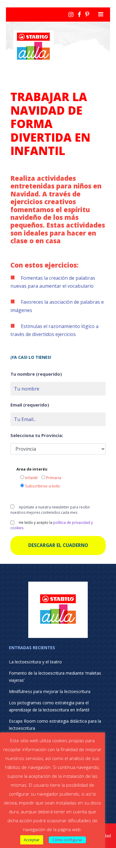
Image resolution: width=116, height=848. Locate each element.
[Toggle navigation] (100, 14)
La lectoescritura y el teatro (35, 662)
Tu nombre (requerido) (36, 374)
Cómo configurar (67, 839)
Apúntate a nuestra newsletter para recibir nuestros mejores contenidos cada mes (50, 510)
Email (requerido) (29, 405)
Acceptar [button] (32, 839)
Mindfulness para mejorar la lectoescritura (49, 691)
